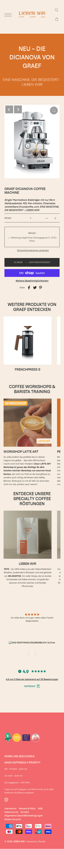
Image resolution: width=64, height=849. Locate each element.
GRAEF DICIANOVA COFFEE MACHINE (25, 191)
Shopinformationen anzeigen (33, 250)
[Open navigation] (8, 14)
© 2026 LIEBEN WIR (14, 841)
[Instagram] (6, 800)
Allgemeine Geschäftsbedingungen (23, 815)
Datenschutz (11, 812)
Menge (7, 218)
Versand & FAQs (27, 808)
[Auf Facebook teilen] (29, 287)
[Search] (56, 10)
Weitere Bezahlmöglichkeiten (32, 280)
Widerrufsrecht (12, 819)
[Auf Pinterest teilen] (40, 287)
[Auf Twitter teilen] (35, 287)
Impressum (10, 808)
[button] (29, 653)
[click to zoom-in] (54, 110)
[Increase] (55, 218)
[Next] (18, 109)
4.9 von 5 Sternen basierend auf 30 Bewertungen (32, 679)
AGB (40, 808)
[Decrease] (46, 218)
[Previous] (9, 109)
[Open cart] (57, 19)
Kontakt (24, 812)
